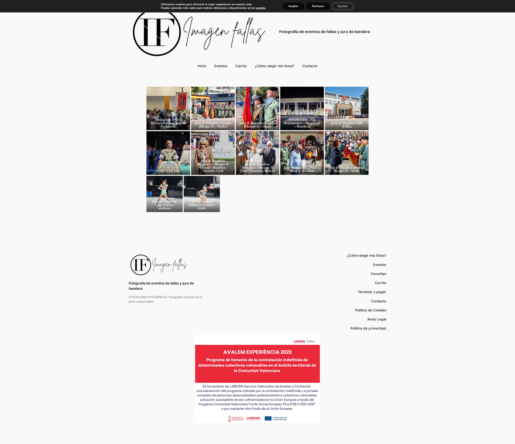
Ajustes (342, 6)
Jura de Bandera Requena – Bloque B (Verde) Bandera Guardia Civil (213, 166)
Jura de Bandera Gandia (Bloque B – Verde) (213, 125)
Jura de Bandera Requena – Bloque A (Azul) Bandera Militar (257, 167)
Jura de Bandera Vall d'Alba (346, 125)
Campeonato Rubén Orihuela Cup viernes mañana (164, 203)
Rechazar (318, 6)
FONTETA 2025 (168, 171)
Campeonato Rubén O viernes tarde (202, 205)
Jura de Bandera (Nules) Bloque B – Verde (347, 169)
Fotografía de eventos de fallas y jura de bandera (324, 31)
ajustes (260, 8)
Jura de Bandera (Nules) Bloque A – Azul (302, 169)
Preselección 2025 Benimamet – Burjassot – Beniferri (302, 123)
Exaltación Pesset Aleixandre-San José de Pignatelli (168, 123)
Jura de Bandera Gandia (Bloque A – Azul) (257, 125)
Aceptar (293, 6)
